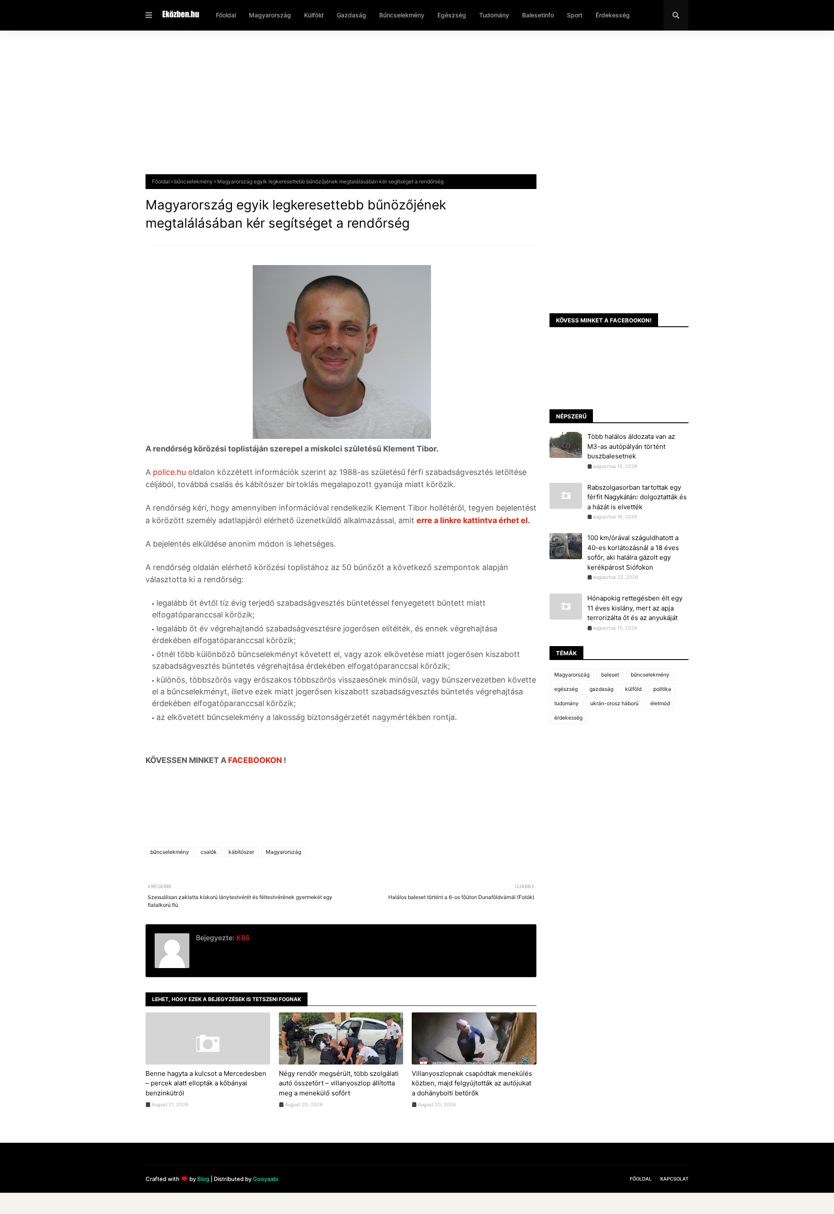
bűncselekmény (193, 181)
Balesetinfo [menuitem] (538, 15)
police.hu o (172, 472)
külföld (633, 689)
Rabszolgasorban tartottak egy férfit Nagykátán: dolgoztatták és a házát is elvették (637, 497)
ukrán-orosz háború (614, 703)
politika (662, 689)
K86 (242, 937)
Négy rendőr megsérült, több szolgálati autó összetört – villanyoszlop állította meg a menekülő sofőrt (339, 1083)
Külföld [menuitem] (314, 15)
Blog (203, 1178)
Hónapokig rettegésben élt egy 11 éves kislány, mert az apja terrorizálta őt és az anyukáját (634, 608)
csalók (209, 852)
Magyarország (283, 852)
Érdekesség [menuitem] (613, 15)
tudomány (566, 703)
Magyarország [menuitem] (270, 15)
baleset (610, 674)
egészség (566, 689)
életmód (660, 703)
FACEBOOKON (256, 760)
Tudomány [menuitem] (494, 15)
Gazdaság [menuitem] (351, 15)
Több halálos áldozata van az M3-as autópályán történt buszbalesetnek (631, 446)
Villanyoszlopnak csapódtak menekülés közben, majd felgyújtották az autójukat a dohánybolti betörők (472, 1083)
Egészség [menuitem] (451, 15)
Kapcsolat (674, 1179)
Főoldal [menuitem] (226, 15)
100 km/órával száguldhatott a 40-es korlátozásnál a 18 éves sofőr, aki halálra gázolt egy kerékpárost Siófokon (633, 552)
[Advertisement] (406, 109)
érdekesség (568, 717)
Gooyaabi (265, 1178)
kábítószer (241, 852)
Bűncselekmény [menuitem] (401, 15)
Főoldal (161, 181)
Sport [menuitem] (574, 15)
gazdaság (601, 689)
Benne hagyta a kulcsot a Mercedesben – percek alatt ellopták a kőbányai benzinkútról (206, 1083)
